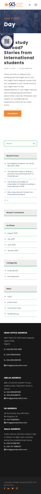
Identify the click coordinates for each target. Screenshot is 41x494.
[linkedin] (8, 488)
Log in (9, 296)
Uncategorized (13, 276)
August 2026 (12, 233)
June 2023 (11, 245)
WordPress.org (13, 314)
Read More (13, 113)
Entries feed (12, 302)
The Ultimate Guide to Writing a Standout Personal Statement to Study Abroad (20, 173)
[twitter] (13, 488)
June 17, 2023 (10, 68)
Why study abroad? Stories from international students (19, 53)
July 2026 (11, 239)
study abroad (25, 68)
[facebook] (4, 488)
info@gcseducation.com (16, 365)
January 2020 (12, 250)
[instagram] (17, 488)
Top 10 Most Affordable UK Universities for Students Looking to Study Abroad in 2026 (21, 184)
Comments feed (14, 308)
